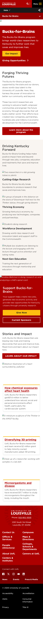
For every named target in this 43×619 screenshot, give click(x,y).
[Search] (29, 4)
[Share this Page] (39, 10)
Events (16, 579)
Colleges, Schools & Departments (29, 546)
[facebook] (3, 574)
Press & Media (31, 579)
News (4, 579)
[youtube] (18, 574)
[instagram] (13, 574)
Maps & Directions (28, 538)
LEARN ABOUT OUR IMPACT (20, 356)
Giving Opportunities (14, 60)
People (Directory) (8, 546)
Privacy (5, 607)
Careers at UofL (31, 553)
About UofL (8, 553)
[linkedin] (23, 574)
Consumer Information (27, 600)
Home (6, 10)
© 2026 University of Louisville (15, 588)
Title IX (25, 607)
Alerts (4, 599)
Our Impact (11, 53)
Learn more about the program (21, 131)
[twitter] (8, 574)
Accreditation (28, 593)
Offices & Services (7, 538)
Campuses (28, 532)
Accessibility (7, 593)
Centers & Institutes (7, 559)
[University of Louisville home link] (9, 4)
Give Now (21, 312)
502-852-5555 (24, 518)
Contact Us (8, 532)
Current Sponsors (21, 320)
